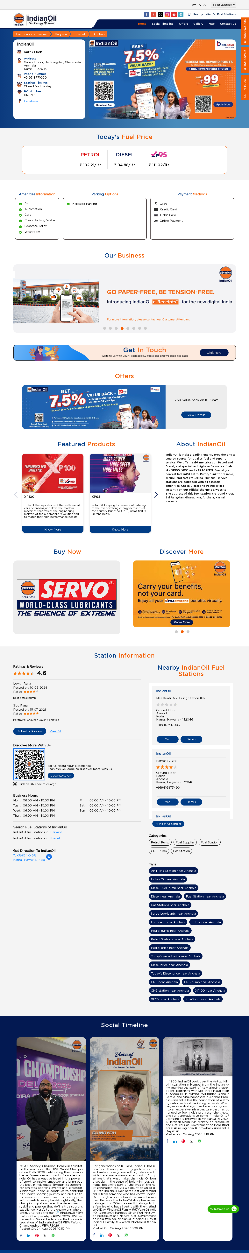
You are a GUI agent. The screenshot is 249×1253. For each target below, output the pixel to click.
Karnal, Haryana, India (29, 859)
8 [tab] (145, 328)
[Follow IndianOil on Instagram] (167, 14)
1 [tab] (156, 114)
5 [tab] (127, 328)
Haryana (61, 34)
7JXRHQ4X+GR (24, 855)
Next (156, 495)
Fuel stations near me (31, 34)
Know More (52, 529)
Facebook (31, 101)
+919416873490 (168, 787)
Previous (16, 495)
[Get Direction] (49, 858)
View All (55, 731)
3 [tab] (168, 114)
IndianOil (163, 691)
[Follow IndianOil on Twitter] (160, 14)
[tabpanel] (162, 79)
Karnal (80, 34)
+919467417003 (168, 724)
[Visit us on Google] (153, 14)
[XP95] (120, 473)
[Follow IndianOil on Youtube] (174, 14)
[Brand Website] (181, 14)
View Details (196, 414)
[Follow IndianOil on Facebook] (147, 14)
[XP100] (52, 473)
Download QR (61, 775)
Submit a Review (30, 731)
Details (191, 739)
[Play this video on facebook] (51, 1100)
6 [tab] (133, 328)
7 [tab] (139, 328)
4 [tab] (122, 328)
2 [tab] (162, 114)
